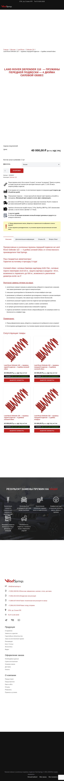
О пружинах (8, 630)
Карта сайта (8, 684)
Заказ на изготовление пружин (14, 638)
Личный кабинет (33, 777)
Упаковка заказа (10, 664)
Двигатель (6, 164)
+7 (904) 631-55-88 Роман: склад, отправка (21, 605)
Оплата (7, 669)
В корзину (17, 170)
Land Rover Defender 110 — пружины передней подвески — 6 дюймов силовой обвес (46, 367)
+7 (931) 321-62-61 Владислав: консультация (22, 596)
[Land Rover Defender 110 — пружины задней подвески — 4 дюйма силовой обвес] (17, 349)
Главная (5, 49)
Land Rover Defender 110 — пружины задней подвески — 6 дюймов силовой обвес (16, 417)
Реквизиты (8, 689)
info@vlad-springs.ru (14, 586)
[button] (52, 6)
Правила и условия (11, 692)
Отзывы (7, 687)
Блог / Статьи (9, 644)
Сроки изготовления (11, 661)
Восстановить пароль (55, 777)
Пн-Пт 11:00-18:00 (13, 615)
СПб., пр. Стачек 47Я (14, 610)
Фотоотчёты (8, 646)
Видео (7, 649)
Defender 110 (30, 49)
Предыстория (9, 679)
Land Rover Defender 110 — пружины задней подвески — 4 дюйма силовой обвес (16, 367)
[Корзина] (55, 6)
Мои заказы (43, 777)
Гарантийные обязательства (14, 636)
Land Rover (21, 49)
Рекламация (9, 641)
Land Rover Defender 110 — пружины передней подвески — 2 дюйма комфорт (46, 417)
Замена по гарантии (11, 633)
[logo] (6, 6)
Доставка (8, 667)
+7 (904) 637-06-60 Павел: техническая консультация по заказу (27, 600)
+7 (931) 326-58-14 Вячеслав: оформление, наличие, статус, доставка (30, 591)
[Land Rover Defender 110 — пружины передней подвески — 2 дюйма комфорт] (47, 400)
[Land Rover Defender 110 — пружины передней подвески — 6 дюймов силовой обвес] (47, 349)
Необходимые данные (12, 659)
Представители (9, 681)
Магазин (13, 49)
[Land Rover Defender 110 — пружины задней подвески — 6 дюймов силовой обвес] (17, 400)
